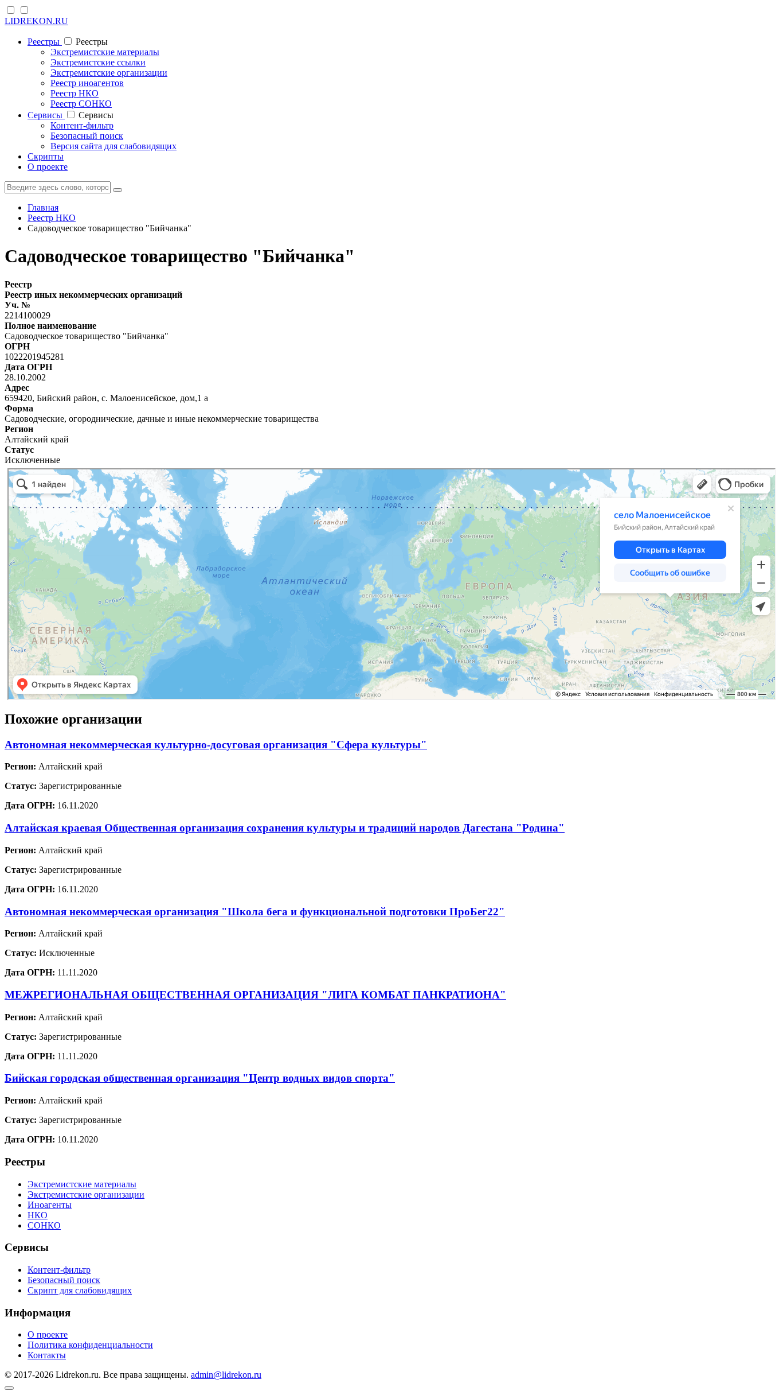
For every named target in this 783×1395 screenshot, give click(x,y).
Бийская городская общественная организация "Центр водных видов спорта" (200, 1078)
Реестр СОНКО (81, 103)
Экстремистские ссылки (98, 62)
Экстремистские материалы (104, 52)
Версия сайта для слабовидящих (113, 146)
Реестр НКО (74, 93)
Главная (43, 207)
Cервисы (46, 115)
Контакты (47, 1355)
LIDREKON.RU (36, 21)
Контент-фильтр (81, 125)
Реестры (45, 41)
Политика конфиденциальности (90, 1345)
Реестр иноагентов (87, 83)
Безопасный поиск (86, 136)
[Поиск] (117, 190)
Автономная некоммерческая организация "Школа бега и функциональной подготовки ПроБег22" (255, 912)
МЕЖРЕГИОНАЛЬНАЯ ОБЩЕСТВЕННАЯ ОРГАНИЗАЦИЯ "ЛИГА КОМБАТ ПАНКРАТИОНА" (255, 995)
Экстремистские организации (108, 72)
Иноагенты (50, 1205)
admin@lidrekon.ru (226, 1375)
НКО (38, 1215)
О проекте (48, 167)
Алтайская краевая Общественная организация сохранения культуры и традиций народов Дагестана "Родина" (285, 828)
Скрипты (46, 156)
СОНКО (44, 1225)
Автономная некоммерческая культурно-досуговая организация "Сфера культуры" (216, 745)
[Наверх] (9, 1388)
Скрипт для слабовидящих (80, 1290)
